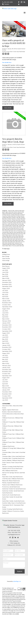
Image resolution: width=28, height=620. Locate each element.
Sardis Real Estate (16, 239)
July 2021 (4, 380)
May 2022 (5, 359)
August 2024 (6, 309)
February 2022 (6, 365)
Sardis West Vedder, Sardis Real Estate (12, 241)
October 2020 (6, 396)
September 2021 (7, 376)
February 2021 (6, 388)
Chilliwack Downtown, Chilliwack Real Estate (11, 214)
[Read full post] (14, 30)
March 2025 (5, 298)
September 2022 (7, 351)
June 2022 (5, 357)
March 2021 (5, 386)
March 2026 (5, 278)
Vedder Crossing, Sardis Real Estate (12, 509)
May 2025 (5, 294)
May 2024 (5, 315)
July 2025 (5, 290)
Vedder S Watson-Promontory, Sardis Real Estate (14, 245)
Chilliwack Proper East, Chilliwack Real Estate (16, 218)
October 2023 (6, 329)
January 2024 (6, 323)
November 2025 (6, 284)
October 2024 (6, 305)
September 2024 (7, 307)
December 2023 (6, 325)
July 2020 (5, 400)
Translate (6, 4)
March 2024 (5, 319)
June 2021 (5, 382)
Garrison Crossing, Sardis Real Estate (12, 466)
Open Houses (6, 258)
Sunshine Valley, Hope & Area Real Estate (14, 503)
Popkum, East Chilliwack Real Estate (12, 485)
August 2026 (6, 268)
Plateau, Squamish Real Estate (11, 235)
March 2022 (5, 363)
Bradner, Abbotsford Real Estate (11, 412)
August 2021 (5, 378)
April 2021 (5, 384)
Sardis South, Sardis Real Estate (11, 495)
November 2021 (6, 371)
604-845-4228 (8, 2)
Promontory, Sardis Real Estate (17, 236)
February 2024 (6, 321)
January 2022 (6, 367)
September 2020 (7, 398)
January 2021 (6, 390)
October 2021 (6, 373)
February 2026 (6, 280)
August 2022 (6, 353)
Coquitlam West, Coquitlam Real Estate (13, 458)
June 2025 (5, 292)
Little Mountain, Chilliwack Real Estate (13, 478)
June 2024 (5, 313)
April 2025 (5, 296)
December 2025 (7, 282)
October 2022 (6, 349)
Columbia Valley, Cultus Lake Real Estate (13, 456)
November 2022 (6, 347)
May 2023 (5, 339)
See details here (6, 62)
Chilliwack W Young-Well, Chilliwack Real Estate (11, 222)
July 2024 (5, 311)
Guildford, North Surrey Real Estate (17, 229)
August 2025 (6, 288)
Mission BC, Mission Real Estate (11, 481)
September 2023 (7, 331)
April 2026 (5, 276)
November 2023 (6, 327)
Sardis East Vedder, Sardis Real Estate (13, 491)
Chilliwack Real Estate (20, 221)
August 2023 (6, 333)
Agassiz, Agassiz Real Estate (8, 212)
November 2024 (7, 303)
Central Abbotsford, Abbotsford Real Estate (13, 213)
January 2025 (6, 301)
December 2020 (7, 392)
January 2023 (6, 345)
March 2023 (5, 343)
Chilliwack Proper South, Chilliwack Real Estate (11, 220)
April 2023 (5, 341)
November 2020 (7, 394)
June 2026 (5, 272)
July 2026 (5, 270)
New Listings (5, 256)
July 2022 (5, 355)
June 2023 (5, 337)
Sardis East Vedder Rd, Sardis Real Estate (10, 237)
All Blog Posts (6, 254)
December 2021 (6, 369)
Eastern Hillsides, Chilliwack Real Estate (13, 226)
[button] (7, 2)
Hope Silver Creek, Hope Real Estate (16, 51)
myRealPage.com (17, 581)
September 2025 (7, 286)
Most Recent (6, 266)
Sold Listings (5, 260)
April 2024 (5, 317)
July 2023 (5, 335)
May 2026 (5, 274)
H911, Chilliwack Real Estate (7, 230)
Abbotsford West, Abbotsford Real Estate (16, 210)
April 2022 (5, 361)
